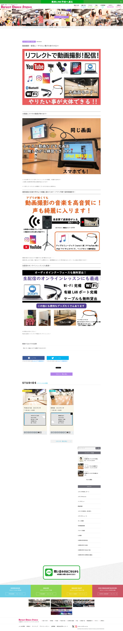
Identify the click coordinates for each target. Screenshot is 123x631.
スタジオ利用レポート (83, 491)
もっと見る (89, 479)
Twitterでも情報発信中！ (62, 361)
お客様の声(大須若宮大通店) (85, 555)
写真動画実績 (81, 525)
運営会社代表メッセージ (62, 626)
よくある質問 (22, 626)
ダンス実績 (81, 521)
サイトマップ (35, 626)
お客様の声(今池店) (83, 545)
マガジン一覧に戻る (61, 374)
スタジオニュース (82, 516)
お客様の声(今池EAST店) (84, 550)
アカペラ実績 (81, 530)
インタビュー (81, 501)
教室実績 (80, 506)
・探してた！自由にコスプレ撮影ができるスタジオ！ (34, 348)
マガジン (110, 6)
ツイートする (58, 358)
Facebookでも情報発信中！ (38, 361)
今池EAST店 (62, 620)
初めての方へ (45, 620)
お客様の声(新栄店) (83, 540)
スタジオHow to (82, 496)
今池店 (56, 620)
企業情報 (53, 626)
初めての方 (76, 6)
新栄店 (51, 620)
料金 (77, 620)
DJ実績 (80, 535)
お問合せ (119, 6)
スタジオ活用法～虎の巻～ (85, 511)
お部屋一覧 (82, 620)
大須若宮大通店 (70, 620)
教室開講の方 (89, 620)
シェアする (33, 358)
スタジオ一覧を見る (61, 441)
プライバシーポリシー (45, 626)
